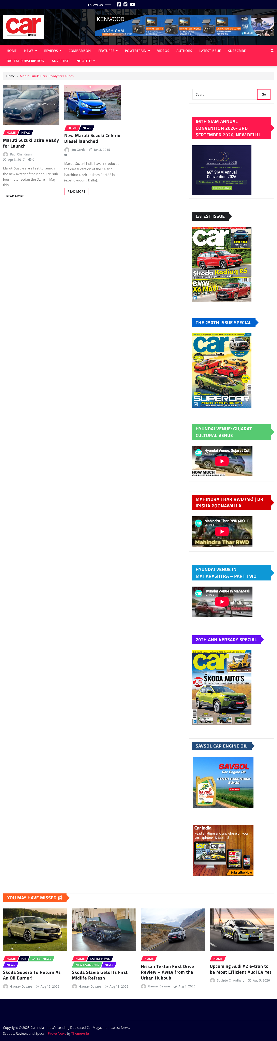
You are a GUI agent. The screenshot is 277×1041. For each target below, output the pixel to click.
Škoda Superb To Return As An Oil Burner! (32, 975)
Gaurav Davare (21, 986)
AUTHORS (184, 51)
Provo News (57, 1033)
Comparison (80, 51)
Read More (15, 196)
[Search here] (272, 51)
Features (106, 51)
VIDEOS (163, 51)
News (29, 51)
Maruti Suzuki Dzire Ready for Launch (47, 76)
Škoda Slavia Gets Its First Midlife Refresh (100, 975)
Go (264, 94)
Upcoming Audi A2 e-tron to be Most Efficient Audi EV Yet (241, 969)
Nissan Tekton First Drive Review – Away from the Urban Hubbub (167, 972)
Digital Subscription (25, 61)
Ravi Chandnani (21, 154)
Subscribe (237, 51)
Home (12, 51)
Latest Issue (210, 51)
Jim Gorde (78, 150)
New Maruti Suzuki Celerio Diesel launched (92, 138)
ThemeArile (80, 1033)
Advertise (60, 61)
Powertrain (136, 51)
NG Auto (84, 61)
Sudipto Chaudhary (230, 980)
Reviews (51, 51)
